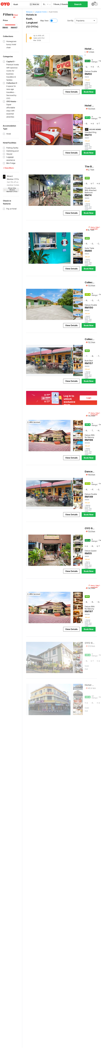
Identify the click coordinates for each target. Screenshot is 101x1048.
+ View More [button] (8, 168)
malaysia (29, 12)
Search (77, 4)
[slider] (4, 25)
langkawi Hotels (41, 12)
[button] (16, 16)
